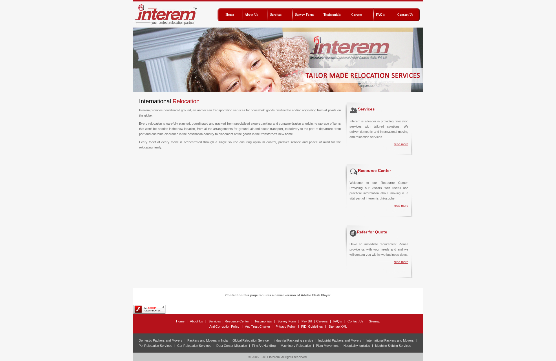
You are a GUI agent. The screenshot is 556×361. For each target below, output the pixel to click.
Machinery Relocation (296, 345)
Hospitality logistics (356, 345)
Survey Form (286, 321)
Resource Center (237, 321)
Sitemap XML (337, 326)
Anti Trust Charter (257, 326)
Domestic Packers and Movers (160, 340)
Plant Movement (327, 345)
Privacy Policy (286, 326)
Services (215, 321)
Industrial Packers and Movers (339, 340)
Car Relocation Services (194, 345)
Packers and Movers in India (207, 340)
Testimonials (263, 321)
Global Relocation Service (251, 340)
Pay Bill (306, 321)
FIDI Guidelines (312, 326)
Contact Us (355, 321)
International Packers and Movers (390, 340)
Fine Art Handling (264, 345)
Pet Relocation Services (155, 345)
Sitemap (374, 321)
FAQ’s (337, 321)
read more (401, 144)
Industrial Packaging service (293, 340)
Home (180, 321)
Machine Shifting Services (393, 345)
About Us (196, 321)
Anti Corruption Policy (224, 326)
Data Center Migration (231, 345)
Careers (322, 321)
